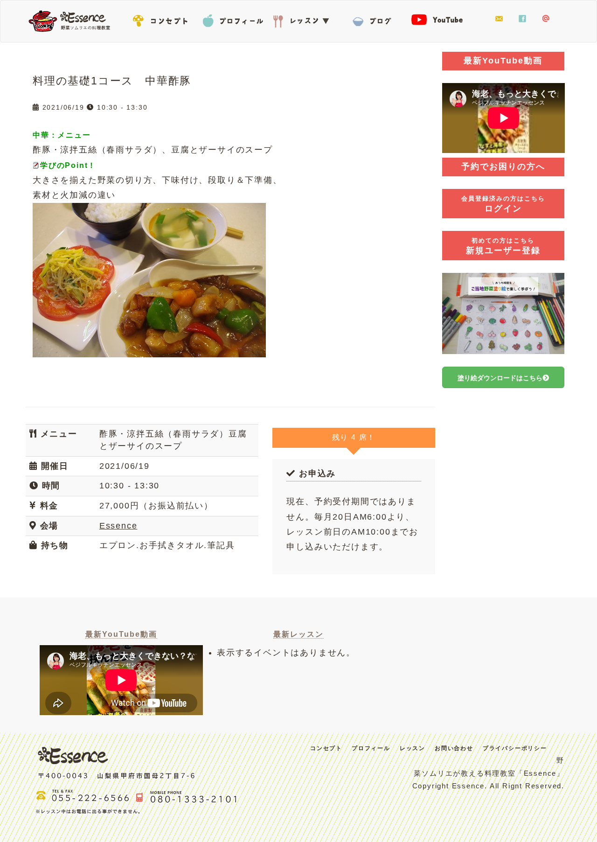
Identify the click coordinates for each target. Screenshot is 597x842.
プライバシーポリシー (515, 748)
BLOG (373, 19)
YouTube (443, 19)
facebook (522, 19)
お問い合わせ (499, 19)
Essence (72, 20)
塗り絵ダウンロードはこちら (500, 378)
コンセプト (163, 19)
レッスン (303, 19)
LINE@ (545, 19)
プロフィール (233, 19)
